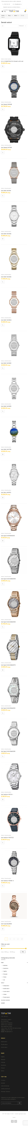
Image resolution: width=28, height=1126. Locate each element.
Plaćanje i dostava (5, 1091)
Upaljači (3, 1003)
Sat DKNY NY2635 (6, 406)
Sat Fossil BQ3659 (6, 924)
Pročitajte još (2, 109)
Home (3, 15)
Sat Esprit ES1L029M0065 (8, 622)
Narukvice (3, 1065)
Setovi (2, 1071)
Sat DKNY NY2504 (6, 320)
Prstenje (3, 1062)
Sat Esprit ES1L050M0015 (8, 708)
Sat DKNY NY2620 (6, 363)
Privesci (3, 1068)
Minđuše (3, 1059)
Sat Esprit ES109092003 (8, 536)
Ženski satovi (8, 102)
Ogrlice (3, 1057)
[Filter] (2, 25)
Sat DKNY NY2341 (6, 191)
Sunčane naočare (5, 1000)
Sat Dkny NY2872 (6, 492)
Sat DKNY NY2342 (6, 234)
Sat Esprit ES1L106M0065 (8, 751)
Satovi (15, 15)
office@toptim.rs (18, 4)
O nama (3, 1080)
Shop (9, 15)
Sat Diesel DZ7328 (6, 147)
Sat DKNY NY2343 (6, 277)
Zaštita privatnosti (5, 1089)
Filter (23, 952)
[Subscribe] (19, 1103)
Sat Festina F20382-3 (7, 881)
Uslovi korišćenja (5, 1086)
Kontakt (3, 1083)
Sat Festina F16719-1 (7, 794)
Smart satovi (8, 59)
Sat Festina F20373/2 (7, 838)
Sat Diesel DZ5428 (6, 104)
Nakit (2, 962)
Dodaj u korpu (2, 66)
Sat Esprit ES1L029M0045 (8, 579)
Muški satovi (4, 1042)
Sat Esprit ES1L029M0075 (8, 665)
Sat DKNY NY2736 (6, 449)
